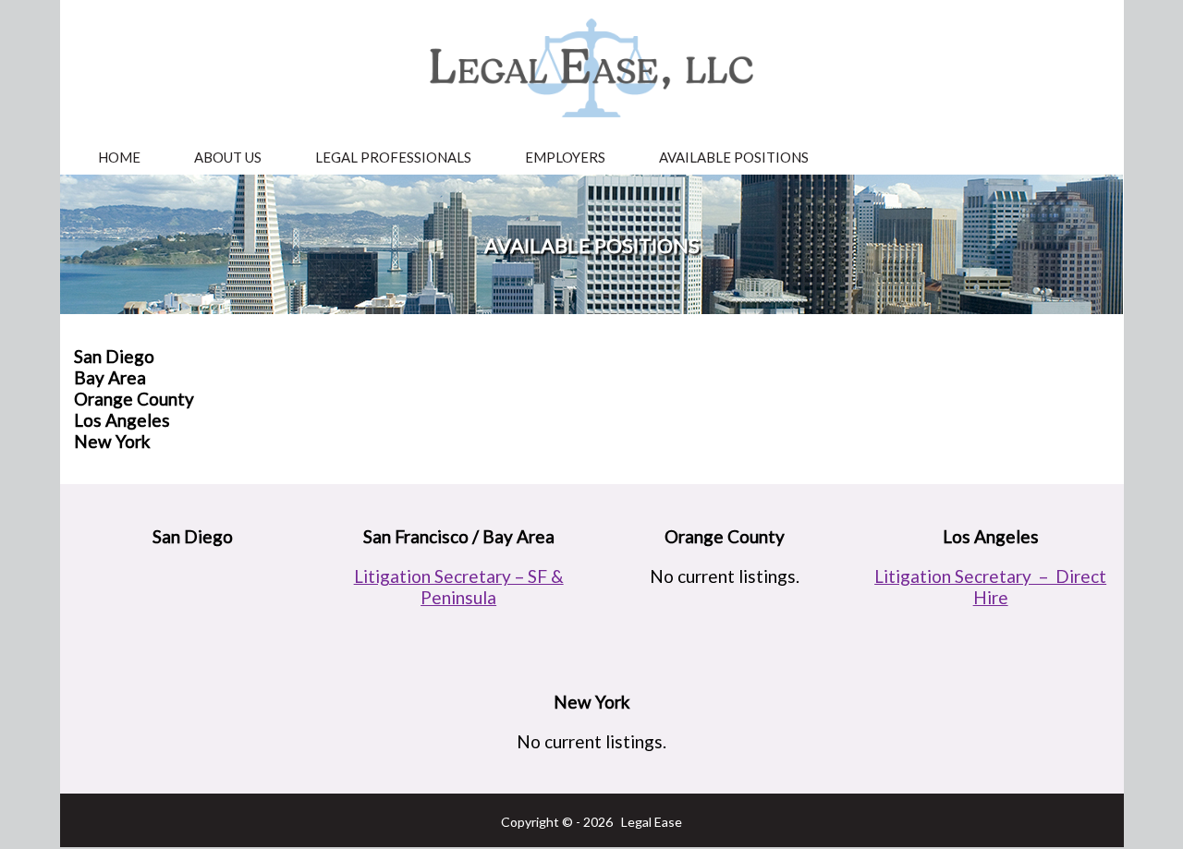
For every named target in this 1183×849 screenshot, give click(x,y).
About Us (228, 157)
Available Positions (734, 157)
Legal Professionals (393, 157)
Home (119, 157)
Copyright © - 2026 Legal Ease (591, 822)
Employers (565, 157)
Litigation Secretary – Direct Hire (990, 586)
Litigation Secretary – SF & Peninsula (459, 586)
